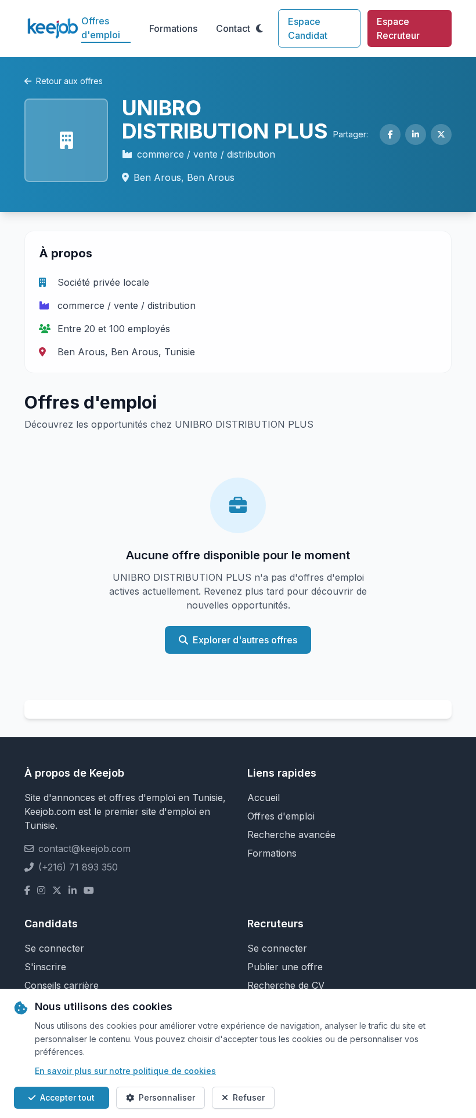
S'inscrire (45, 967)
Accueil (263, 797)
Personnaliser (167, 1097)
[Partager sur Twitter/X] (441, 134)
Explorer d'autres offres (245, 640)
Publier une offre (285, 967)
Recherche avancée (291, 834)
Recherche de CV (285, 985)
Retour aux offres (69, 81)
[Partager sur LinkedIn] (415, 134)
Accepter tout (67, 1097)
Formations (173, 28)
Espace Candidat (307, 28)
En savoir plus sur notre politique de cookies (125, 1071)
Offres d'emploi (100, 28)
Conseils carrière (61, 985)
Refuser (249, 1097)
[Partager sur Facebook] (390, 134)
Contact (233, 28)
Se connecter (54, 948)
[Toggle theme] (259, 28)
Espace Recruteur (398, 28)
